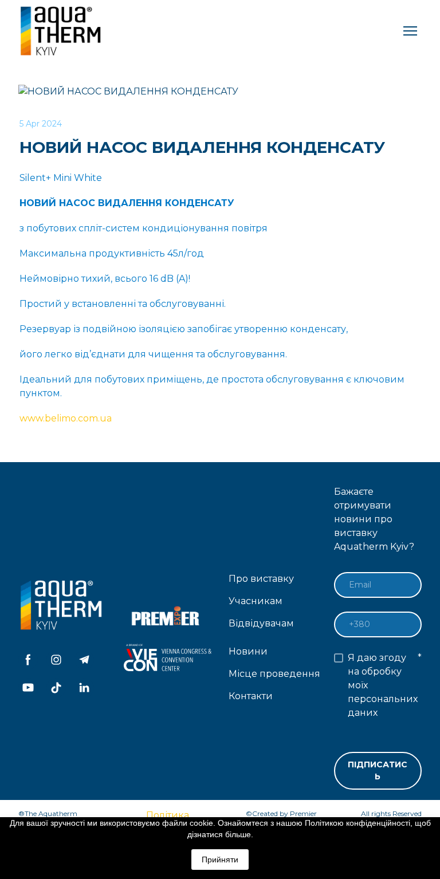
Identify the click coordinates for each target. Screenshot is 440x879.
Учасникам (255, 601)
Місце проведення (274, 673)
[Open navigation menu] (410, 30)
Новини (248, 651)
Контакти (251, 696)
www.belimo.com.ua (65, 418)
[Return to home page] (61, 30)
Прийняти (220, 859)
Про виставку (261, 578)
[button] (28, 659)
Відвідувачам (261, 623)
